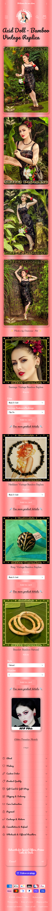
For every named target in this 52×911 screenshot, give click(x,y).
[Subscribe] (42, 861)
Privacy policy (12, 902)
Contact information (14, 906)
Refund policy (38, 897)
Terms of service (27, 902)
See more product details (26, 426)
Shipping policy (42, 902)
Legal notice (43, 906)
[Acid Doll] (26, 731)
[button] (6, 17)
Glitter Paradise (22, 897)
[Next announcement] (47, 4)
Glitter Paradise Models (26, 739)
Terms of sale (30, 906)
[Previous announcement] (5, 4)
